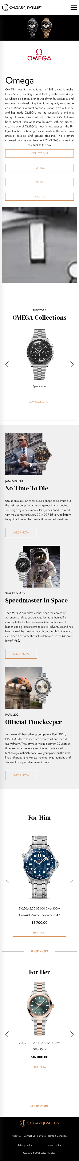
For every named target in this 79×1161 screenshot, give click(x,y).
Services (41, 1135)
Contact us (29, 1135)
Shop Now (21, 532)
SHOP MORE (39, 951)
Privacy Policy (25, 1144)
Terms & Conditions (57, 1135)
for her (39, 182)
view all (39, 196)
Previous (8, 364)
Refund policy (54, 1144)
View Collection (39, 401)
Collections (39, 153)
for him (40, 167)
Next (71, 364)
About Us (16, 1135)
